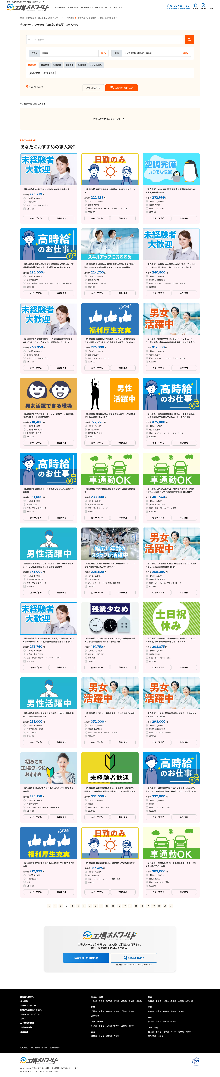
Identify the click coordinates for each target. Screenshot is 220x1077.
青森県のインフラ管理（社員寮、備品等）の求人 (97, 18)
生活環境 (82, 65)
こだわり (96, 65)
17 (148, 905)
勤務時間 (57, 65)
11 (113, 905)
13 (124, 905)
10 (107, 905)
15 (136, 905)
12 (118, 905)
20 (165, 905)
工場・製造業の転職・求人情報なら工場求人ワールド (41, 18)
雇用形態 (45, 65)
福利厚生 (69, 65)
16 (142, 905)
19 (159, 905)
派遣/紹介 (32, 65)
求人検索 (70, 18)
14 (130, 905)
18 (153, 905)
